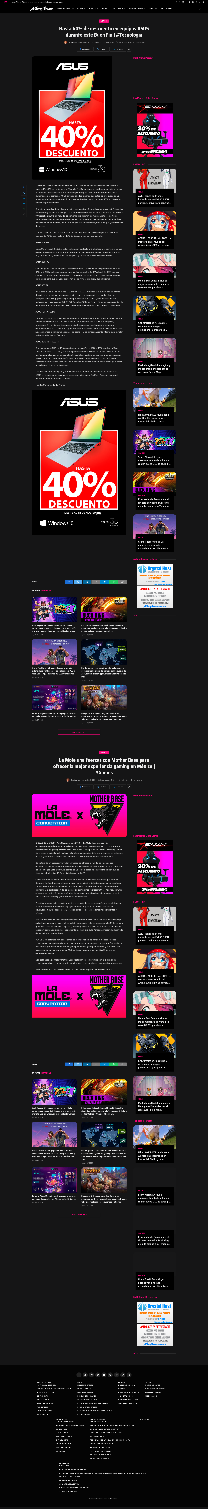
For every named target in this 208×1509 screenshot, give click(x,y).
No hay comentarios (137, 42)
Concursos (61, 1429)
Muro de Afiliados (68, 1480)
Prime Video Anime (46, 1403)
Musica (92, 8)
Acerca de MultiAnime (70, 1477)
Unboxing (60, 1451)
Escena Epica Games (87, 1407)
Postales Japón (153, 1392)
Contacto (64, 1466)
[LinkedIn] (23, 198)
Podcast (153, 8)
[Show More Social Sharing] (129, 49)
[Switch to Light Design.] (199, 9)
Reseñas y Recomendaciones (70, 1425)
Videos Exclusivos (65, 1422)
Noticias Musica (126, 1385)
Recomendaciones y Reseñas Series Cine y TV (112, 1425)
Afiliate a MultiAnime (70, 1484)
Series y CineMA (136, 8)
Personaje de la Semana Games (92, 1403)
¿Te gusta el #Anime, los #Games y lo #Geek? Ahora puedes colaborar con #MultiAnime (102, 1473)
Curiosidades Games (87, 1400)
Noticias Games (85, 1385)
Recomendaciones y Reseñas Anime (54, 1389)
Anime (140, 192)
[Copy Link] (23, 214)
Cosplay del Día (63, 1444)
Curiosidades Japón (155, 1389)
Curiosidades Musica (128, 1392)
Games (80, 8)
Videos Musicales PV (128, 1400)
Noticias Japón (153, 1385)
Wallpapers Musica (127, 1403)
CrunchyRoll (43, 1396)
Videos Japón (151, 1396)
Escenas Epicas (63, 1447)
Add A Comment (79, 732)
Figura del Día (63, 1433)
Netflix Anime (44, 1400)
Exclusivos (118, 8)
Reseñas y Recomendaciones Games (94, 1411)
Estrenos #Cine (98, 1436)
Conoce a (123, 1389)
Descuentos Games (87, 1396)
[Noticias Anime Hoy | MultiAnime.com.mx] (41, 8)
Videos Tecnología (99, 1458)
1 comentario (137, 780)
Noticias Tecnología (100, 1451)
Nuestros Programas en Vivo (74, 1488)
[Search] (203, 8)
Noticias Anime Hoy (46, 1385)
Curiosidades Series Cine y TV (104, 1429)
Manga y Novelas (45, 1392)
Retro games (83, 1414)
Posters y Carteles (100, 1447)
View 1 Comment (79, 1215)
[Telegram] (23, 203)
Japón (104, 8)
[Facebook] (23, 187)
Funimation (42, 1407)
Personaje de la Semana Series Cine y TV (110, 1440)
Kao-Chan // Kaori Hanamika (73, 1469)
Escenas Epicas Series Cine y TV (106, 1433)
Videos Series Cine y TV (101, 1444)
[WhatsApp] (23, 209)
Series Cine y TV (98, 1422)
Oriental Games (85, 1392)
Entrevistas (62, 1440)
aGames (104, 21)
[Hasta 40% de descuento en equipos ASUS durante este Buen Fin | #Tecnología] (72, 179)
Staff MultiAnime (68, 1491)
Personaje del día (65, 1436)
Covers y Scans (45, 1411)
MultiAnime (166, 8)
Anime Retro (43, 1414)
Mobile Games (84, 1389)
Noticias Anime (64, 8)
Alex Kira (74, 42)
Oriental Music (126, 1396)
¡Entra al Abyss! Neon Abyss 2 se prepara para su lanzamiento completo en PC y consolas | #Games (54, 715)
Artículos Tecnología (101, 1455)
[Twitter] (23, 193)
